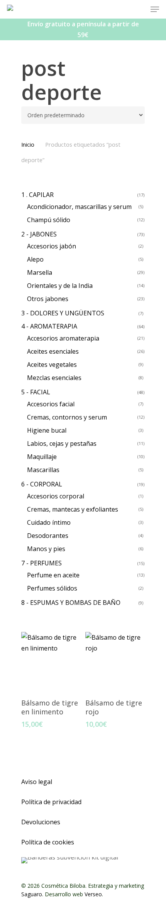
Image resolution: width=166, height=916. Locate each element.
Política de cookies (47, 842)
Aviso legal (36, 781)
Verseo (93, 894)
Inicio (27, 144)
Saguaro (31, 894)
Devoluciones (40, 822)
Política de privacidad (51, 802)
